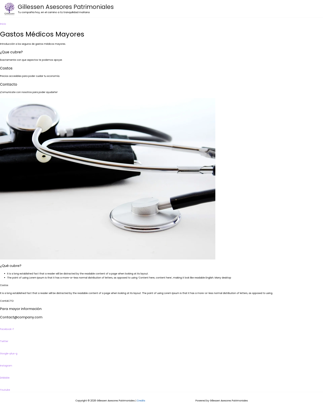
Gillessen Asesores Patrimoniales (66, 7)
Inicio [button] (3, 24)
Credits (141, 400)
